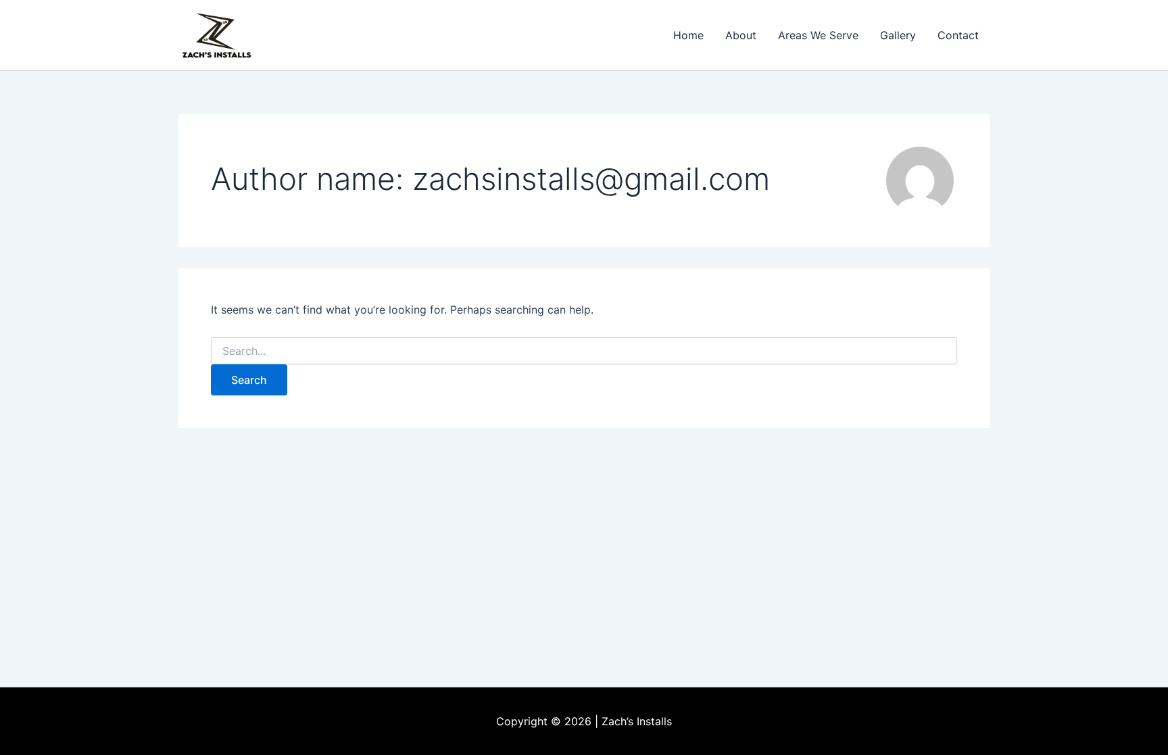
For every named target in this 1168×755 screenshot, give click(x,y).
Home (688, 35)
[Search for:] (584, 351)
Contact (958, 35)
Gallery (898, 35)
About (740, 35)
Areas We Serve (818, 35)
